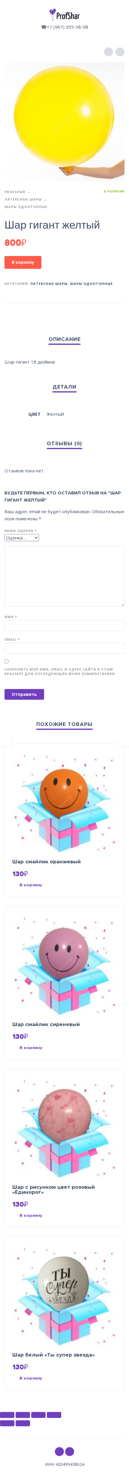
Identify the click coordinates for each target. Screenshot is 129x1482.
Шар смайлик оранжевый (46, 862)
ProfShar (15, 192)
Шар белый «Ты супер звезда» (53, 1355)
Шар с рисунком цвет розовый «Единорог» (53, 1189)
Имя (10, 616)
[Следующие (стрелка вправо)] (23, 1423)
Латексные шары (23, 199)
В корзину (23, 262)
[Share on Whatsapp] (118, 312)
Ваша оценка (20, 530)
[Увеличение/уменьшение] (54, 1415)
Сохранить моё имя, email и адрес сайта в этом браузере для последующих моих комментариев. (60, 671)
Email (12, 639)
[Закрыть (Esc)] (7, 1415)
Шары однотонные (25, 206)
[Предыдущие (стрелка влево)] (7, 1423)
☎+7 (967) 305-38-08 (64, 27)
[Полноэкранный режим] (38, 1415)
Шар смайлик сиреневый (46, 1024)
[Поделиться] (23, 1415)
